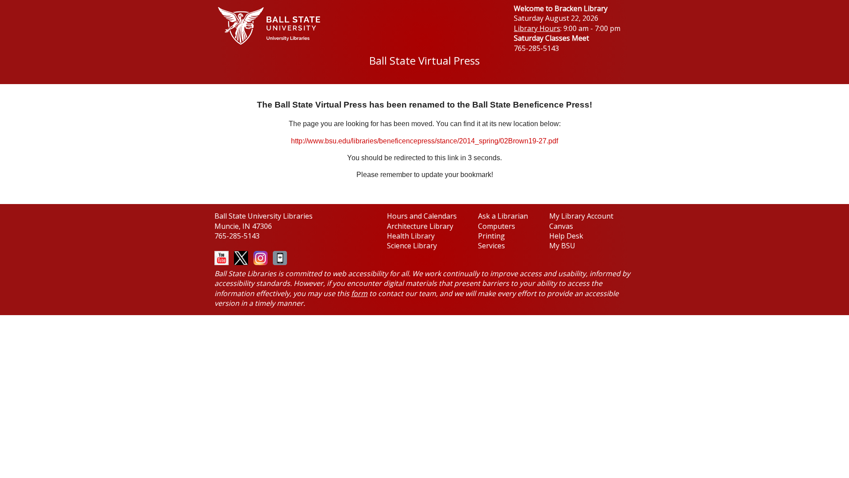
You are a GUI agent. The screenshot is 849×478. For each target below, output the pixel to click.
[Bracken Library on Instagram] (259, 257)
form (359, 293)
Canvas (561, 226)
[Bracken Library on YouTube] (221, 255)
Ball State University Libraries (263, 216)
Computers (496, 226)
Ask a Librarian (503, 216)
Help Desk (566, 236)
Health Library (411, 236)
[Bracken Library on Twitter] (239, 257)
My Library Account (581, 216)
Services (491, 246)
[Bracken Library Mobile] (278, 257)
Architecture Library (420, 226)
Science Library (412, 246)
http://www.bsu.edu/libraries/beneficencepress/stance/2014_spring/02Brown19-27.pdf (424, 141)
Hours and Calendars (422, 216)
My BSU (562, 246)
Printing (491, 236)
